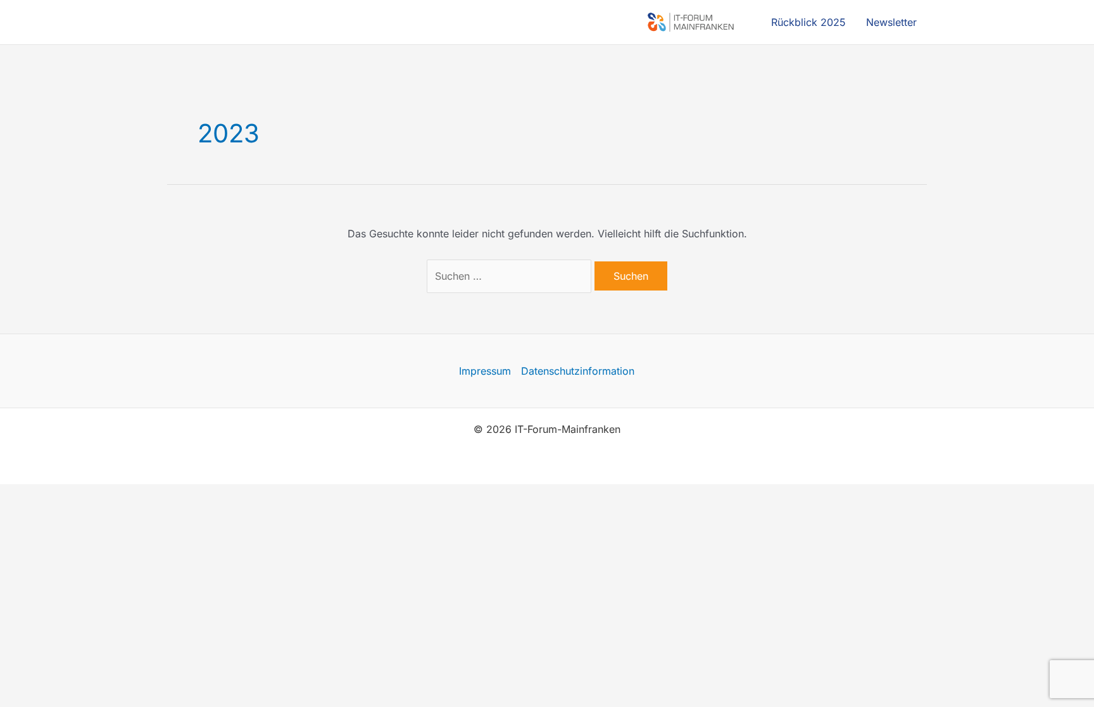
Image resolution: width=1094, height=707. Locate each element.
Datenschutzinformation (577, 371)
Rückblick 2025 (808, 22)
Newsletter (891, 22)
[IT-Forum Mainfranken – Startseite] (693, 22)
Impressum (485, 371)
